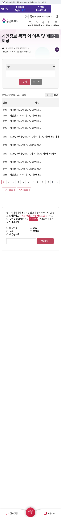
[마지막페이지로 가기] (57, 181)
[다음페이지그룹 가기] (52, 181)
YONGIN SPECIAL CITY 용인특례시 (10, 20)
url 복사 (52, 36)
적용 (56, 95)
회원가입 (49, 25)
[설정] (57, 16)
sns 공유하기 (57, 36)
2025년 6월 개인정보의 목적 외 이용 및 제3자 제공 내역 (34, 136)
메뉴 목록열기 (57, 49)
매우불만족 (14, 234)
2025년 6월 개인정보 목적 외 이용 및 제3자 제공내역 (33, 153)
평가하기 (45, 241)
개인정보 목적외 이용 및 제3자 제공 (25, 110)
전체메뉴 (56, 25)
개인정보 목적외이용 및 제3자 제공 (25, 145)
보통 (11, 231)
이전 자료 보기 (24, 189)
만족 (35, 227)
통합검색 (37, 25)
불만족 (36, 231)
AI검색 (30, 25)
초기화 (36, 81)
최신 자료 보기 (9, 189)
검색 (25, 81)
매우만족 (13, 227)
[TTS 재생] (26, 16)
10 (47, 181)
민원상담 (34, 218)
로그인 (43, 25)
